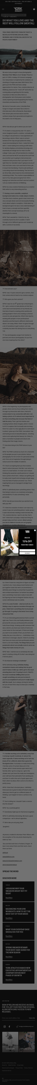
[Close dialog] (35, 530)
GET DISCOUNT (27, 553)
